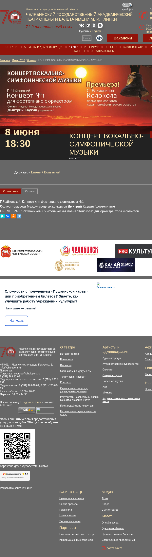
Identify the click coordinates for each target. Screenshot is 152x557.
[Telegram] (19, 216)
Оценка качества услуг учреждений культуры (74, 390)
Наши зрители (67, 515)
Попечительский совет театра (77, 534)
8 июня (31, 60)
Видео (105, 503)
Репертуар (91, 47)
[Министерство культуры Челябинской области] (21, 251)
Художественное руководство (121, 363)
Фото (105, 498)
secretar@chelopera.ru (27, 373)
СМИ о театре (110, 509)
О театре (12, 47)
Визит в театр (133, 47)
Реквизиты (66, 359)
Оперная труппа (112, 375)
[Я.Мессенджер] (2, 216)
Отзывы (29, 191)
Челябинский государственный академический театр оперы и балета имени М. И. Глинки (37, 351)
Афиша (73, 47)
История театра (69, 353)
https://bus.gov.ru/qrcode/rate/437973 (24, 466)
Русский (84, 31)
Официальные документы (75, 370)
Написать (17, 320)
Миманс (107, 392)
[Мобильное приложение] (116, 265)
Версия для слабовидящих (99, 38)
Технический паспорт (73, 376)
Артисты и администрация (43, 47)
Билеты (79, 51)
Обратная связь (102, 51)
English (96, 31)
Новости (111, 47)
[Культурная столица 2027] (79, 251)
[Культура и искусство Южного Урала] (67, 265)
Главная (5, 60)
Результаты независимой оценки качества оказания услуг (79, 398)
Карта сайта (114, 547)
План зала (65, 509)
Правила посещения (71, 498)
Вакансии (123, 38)
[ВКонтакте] (8, 216)
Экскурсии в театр (70, 521)
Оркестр (107, 369)
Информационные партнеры (76, 539)
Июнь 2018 (18, 60)
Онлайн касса (110, 522)
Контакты (65, 382)
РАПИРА (27, 487)
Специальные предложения (118, 539)
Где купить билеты (113, 528)
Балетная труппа (113, 381)
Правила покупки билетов (117, 534)
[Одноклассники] (13, 216)
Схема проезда (68, 503)
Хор (105, 386)
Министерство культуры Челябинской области (52, 9)
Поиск (86, 38)
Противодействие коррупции (77, 405)
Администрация (112, 358)
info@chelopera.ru (10, 367)
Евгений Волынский (46, 172)
